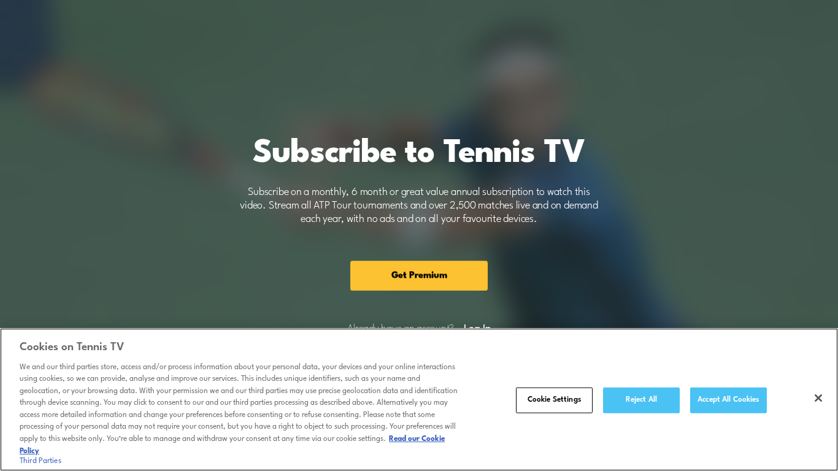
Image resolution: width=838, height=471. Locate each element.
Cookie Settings (554, 400)
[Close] (818, 398)
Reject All (641, 400)
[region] (419, 399)
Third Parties (40, 461)
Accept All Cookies (728, 400)
